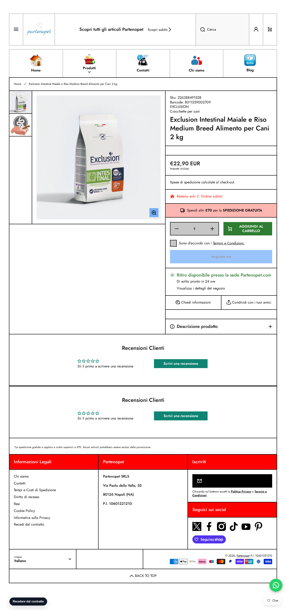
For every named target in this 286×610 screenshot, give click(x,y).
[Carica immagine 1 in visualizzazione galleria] (20, 102)
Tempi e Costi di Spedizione (35, 490)
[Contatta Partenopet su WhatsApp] (275, 585)
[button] (270, 29)
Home (17, 84)
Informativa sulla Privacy (32, 517)
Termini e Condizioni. (229, 243)
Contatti (19, 483)
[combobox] (222, 29)
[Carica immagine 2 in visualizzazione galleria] (20, 125)
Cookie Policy (24, 510)
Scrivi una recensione (181, 363)
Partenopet (243, 555)
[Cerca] (200, 29)
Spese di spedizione (185, 182)
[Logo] (39, 29)
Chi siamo (21, 476)
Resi (17, 503)
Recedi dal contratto (29, 524)
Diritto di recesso (26, 496)
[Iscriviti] (265, 481)
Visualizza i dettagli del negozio (201, 288)
